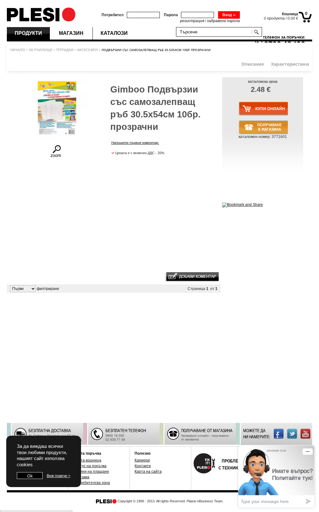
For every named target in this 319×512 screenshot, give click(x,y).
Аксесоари (87, 49)
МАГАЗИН (71, 33)
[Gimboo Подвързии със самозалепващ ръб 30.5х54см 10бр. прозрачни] (56, 156)
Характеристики (290, 64)
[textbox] (215, 31)
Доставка (81, 477)
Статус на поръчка (90, 466)
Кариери (142, 460)
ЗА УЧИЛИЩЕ (40, 49)
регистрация (192, 21)
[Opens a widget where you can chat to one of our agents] (276, 476)
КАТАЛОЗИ (114, 33)
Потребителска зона (91, 483)
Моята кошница (87, 460)
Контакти (143, 466)
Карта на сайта (148, 471)
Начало (17, 49)
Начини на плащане (91, 471)
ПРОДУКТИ (28, 33)
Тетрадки (65, 49)
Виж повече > (58, 476)
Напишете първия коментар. (135, 143)
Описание (252, 64)
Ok (30, 475)
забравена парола (223, 21)
